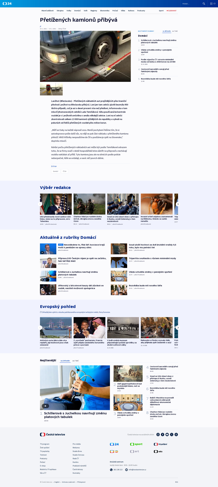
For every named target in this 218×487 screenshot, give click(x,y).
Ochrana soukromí (68, 482)
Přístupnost (81, 482)
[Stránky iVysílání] (160, 444)
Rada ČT (76, 458)
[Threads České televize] (176, 434)
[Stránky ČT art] (134, 451)
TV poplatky (44, 451)
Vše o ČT (43, 473)
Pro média (77, 444)
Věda (123, 10)
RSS (176, 482)
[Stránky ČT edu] (158, 451)
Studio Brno (77, 451)
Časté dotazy (78, 469)
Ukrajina (60, 10)
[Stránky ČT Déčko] (114, 451)
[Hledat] (204, 3)
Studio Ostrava (78, 455)
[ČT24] (7, 3)
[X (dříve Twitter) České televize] (171, 434)
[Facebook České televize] (162, 434)
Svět (85, 10)
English (56, 482)
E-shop (43, 466)
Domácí (77, 10)
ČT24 (64, 171)
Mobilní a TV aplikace (48, 469)
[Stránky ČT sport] (136, 444)
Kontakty (76, 473)
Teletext (43, 455)
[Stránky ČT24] (114, 444)
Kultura (131, 10)
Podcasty (141, 10)
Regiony (94, 10)
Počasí (115, 10)
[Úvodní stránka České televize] (52, 434)
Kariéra (75, 462)
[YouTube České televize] (167, 434)
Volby (69, 10)
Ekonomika (104, 10)
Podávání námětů (79, 466)
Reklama (76, 447)
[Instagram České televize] (158, 434)
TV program (44, 444)
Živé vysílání (44, 447)
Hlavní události (48, 10)
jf (40, 26)
